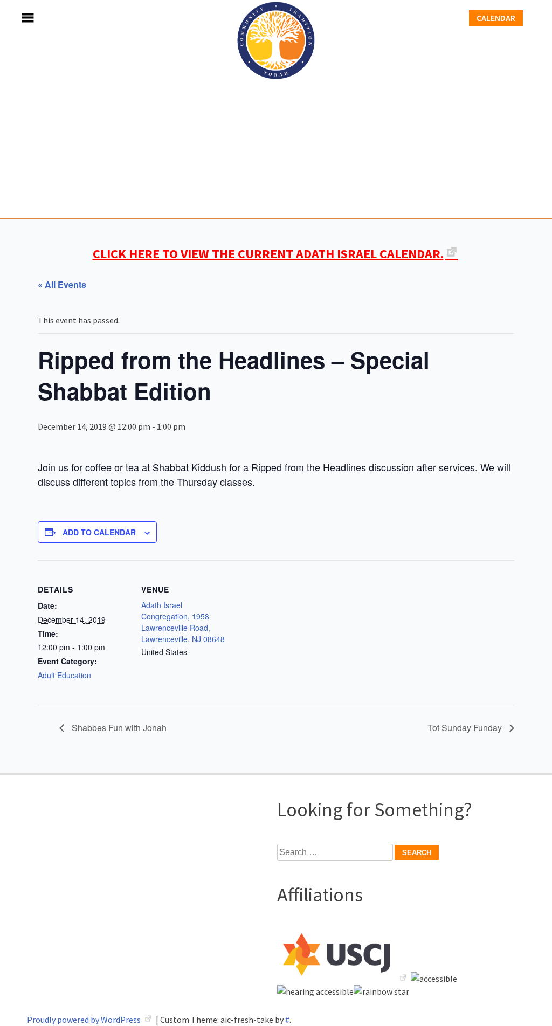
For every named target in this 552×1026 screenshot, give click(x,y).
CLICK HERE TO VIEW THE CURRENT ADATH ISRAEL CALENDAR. (268, 253)
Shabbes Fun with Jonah (118, 727)
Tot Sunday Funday (465, 727)
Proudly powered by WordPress (84, 1019)
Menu (16, 17)
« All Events (62, 284)
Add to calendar (99, 532)
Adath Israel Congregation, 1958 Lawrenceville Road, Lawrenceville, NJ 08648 (183, 622)
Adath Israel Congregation (276, 108)
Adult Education (64, 675)
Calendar (496, 17)
